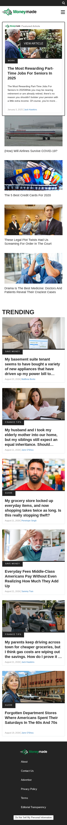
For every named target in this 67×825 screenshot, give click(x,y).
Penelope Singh (29, 520)
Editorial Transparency (33, 807)
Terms (24, 797)
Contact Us (27, 770)
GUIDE (9, 493)
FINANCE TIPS (13, 422)
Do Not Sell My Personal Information (33, 817)
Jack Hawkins (30, 109)
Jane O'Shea (27, 450)
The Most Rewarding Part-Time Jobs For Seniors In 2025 (30, 73)
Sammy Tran (27, 591)
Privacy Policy (29, 788)
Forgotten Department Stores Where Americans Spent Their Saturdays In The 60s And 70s (31, 718)
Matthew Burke (28, 379)
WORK (11, 60)
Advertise (26, 779)
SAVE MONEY (12, 351)
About (24, 761)
